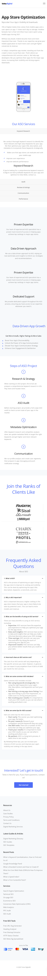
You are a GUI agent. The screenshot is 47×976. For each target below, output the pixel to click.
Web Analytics (8, 907)
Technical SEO (8, 894)
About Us (6, 810)
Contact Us (7, 823)
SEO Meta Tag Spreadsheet (13, 939)
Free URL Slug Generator (12, 926)
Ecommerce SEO (9, 901)
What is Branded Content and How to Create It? (21, 867)
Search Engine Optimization (13, 891)
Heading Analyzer (10, 929)
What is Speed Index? (11, 877)
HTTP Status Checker (11, 935)
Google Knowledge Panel (12, 864)
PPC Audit (7, 910)
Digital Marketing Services (13, 826)
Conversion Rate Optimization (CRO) (16, 904)
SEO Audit (7, 914)
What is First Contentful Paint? (14, 880)
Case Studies (8, 813)
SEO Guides (7, 842)
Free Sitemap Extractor (11, 932)
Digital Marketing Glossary (13, 838)
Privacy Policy (8, 817)
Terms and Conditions (11, 820)
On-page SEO (8, 897)
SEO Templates (8, 845)
